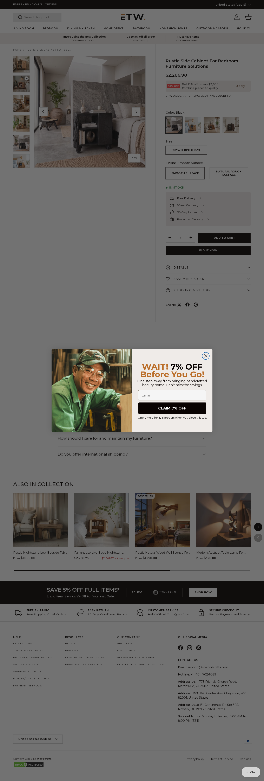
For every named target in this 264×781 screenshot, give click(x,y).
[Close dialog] (205, 356)
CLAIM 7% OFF (172, 408)
